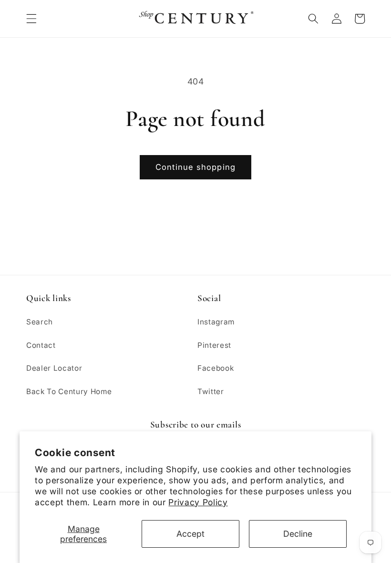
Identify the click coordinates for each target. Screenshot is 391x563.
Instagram (216, 321)
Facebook (215, 368)
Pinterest (214, 345)
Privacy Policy (197, 502)
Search (39, 321)
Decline (297, 534)
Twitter (210, 391)
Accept (190, 534)
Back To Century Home (69, 391)
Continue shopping (195, 167)
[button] (31, 18)
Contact (41, 345)
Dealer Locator (54, 368)
